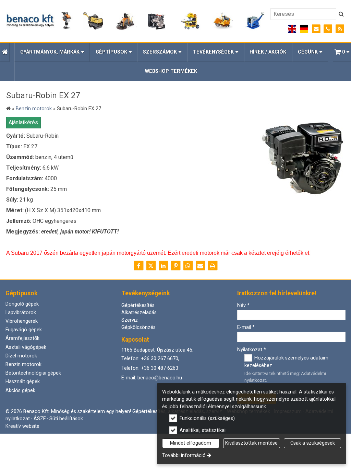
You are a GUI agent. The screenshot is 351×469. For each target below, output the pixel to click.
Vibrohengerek (21, 321)
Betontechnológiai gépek (33, 373)
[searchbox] (303, 14)
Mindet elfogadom (190, 443)
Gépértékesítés (138, 305)
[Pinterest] (175, 265)
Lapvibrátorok (20, 313)
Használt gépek (22, 382)
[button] (342, 52)
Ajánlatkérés (23, 122)
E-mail (246, 327)
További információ (184, 455)
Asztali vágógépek (25, 347)
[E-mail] (316, 29)
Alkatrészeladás (139, 313)
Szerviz (129, 320)
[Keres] (341, 14)
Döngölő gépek (22, 304)
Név (243, 305)
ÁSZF (40, 419)
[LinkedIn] (163, 265)
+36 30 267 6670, (160, 359)
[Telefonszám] (328, 29)
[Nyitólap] (135, 21)
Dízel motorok (21, 356)
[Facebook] (138, 265)
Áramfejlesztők (22, 338)
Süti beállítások (66, 419)
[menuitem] (5, 52)
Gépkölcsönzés (138, 327)
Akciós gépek (20, 390)
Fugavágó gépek (23, 330)
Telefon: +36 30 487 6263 (149, 368)
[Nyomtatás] (212, 265)
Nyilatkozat (251, 350)
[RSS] (340, 29)
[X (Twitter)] (150, 265)
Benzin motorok (23, 364)
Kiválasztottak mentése (251, 443)
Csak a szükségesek (312, 443)
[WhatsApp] (187, 265)
